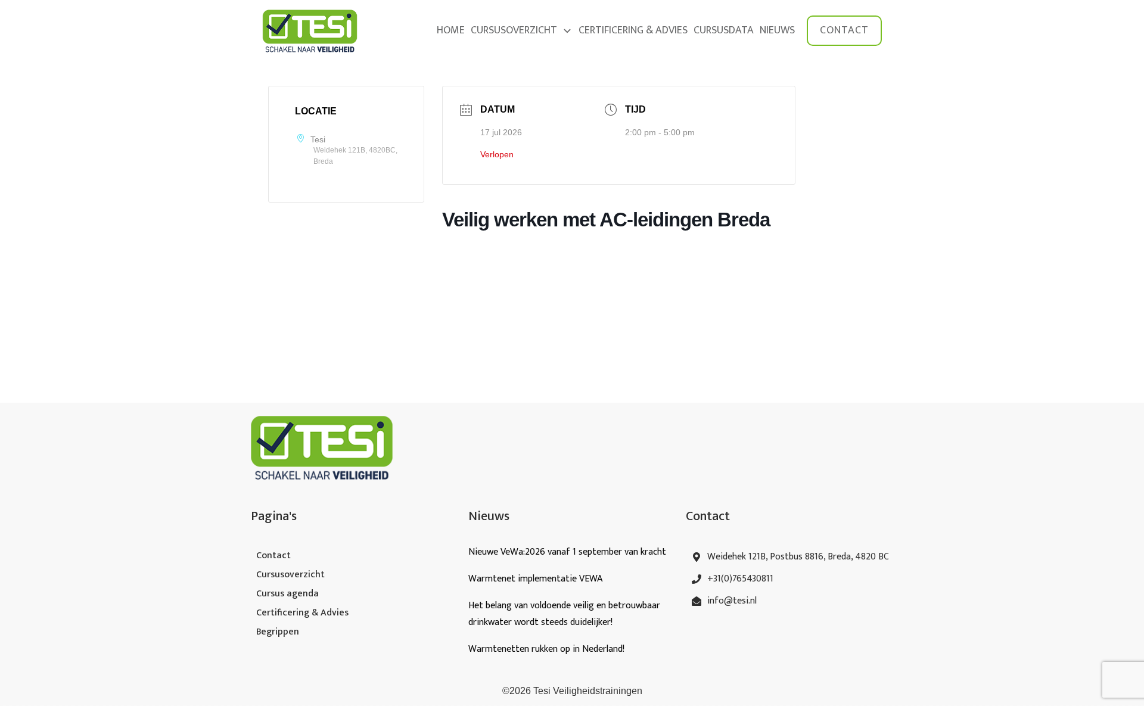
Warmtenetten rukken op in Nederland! (547, 649)
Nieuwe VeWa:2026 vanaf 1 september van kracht (567, 552)
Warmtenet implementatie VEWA (535, 579)
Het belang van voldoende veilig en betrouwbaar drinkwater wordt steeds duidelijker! (564, 614)
